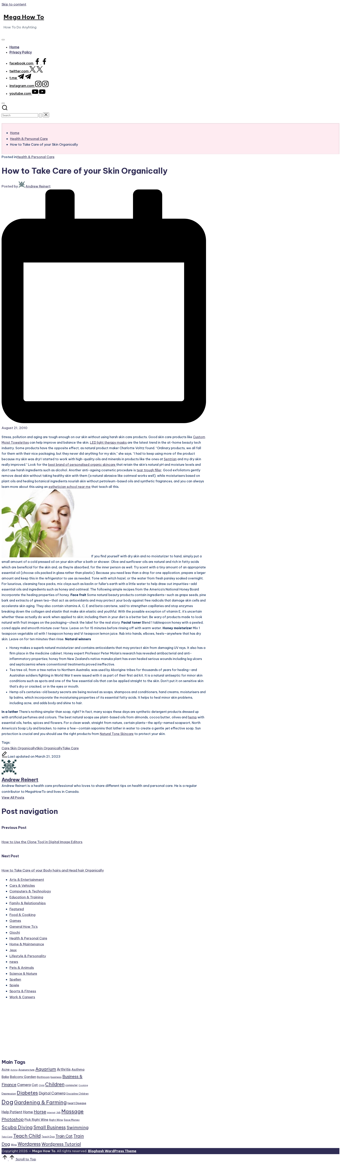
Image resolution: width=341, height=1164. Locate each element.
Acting (14, 1069)
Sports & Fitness (22, 991)
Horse (40, 1111)
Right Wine (56, 1120)
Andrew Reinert (20, 780)
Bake (5, 1077)
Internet (51, 1112)
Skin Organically (49, 748)
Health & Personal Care (35, 157)
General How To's (23, 926)
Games (15, 920)
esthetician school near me (70, 487)
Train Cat (64, 1136)
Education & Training (26, 897)
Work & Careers (22, 997)
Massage (72, 1111)
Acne (6, 1069)
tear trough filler (149, 470)
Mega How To (24, 17)
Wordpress (29, 1144)
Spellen (15, 979)
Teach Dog (48, 1136)
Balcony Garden (23, 1077)
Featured (16, 909)
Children (55, 1084)
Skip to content (14, 4)
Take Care (70, 748)
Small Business (49, 1127)
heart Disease (76, 1103)
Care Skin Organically (19, 748)
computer (71, 1085)
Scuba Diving (17, 1127)
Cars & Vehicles (22, 885)
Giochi (14, 932)
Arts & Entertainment (26, 879)
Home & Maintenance (26, 944)
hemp (192, 717)
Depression (9, 1093)
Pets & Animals (21, 967)
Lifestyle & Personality (27, 956)
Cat (35, 1085)
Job (58, 1112)
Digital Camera (52, 1093)
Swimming (78, 1127)
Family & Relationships (27, 903)
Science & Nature (23, 973)
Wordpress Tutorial (61, 1144)
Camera (24, 1084)
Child (41, 1085)
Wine (14, 1144)
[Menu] (3, 39)
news (13, 962)
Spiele (14, 985)
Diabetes (27, 1093)
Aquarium (45, 1069)
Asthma (77, 1069)
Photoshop (13, 1119)
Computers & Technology (30, 891)
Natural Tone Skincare (117, 734)
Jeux (13, 950)
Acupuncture (26, 1069)
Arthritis (64, 1069)
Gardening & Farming (40, 1102)
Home (28, 1112)
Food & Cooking (22, 915)
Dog (7, 1102)
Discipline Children (77, 1093)
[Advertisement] (45, 1031)
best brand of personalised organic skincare (82, 465)
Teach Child (27, 1136)
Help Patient (12, 1112)
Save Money (72, 1120)
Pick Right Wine (36, 1120)
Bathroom (43, 1077)
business (56, 1077)
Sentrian (170, 459)
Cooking (83, 1085)
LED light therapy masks (108, 442)
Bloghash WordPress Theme (112, 1151)
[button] (40, 115)
